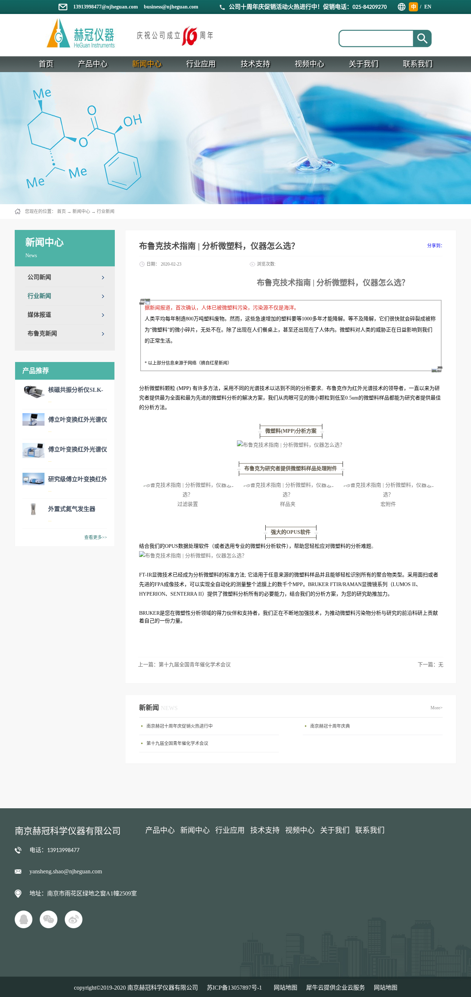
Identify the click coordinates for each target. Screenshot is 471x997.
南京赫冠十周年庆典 (330, 726)
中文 (413, 7)
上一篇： (184, 664)
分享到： (436, 245)
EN (427, 7)
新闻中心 (81, 211)
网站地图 (284, 987)
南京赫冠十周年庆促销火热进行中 (179, 726)
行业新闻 (105, 211)
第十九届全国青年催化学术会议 (177, 743)
